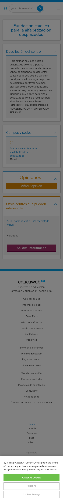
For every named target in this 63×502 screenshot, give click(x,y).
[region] (31, 479)
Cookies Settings (31, 494)
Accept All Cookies (31, 477)
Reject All (31, 486)
